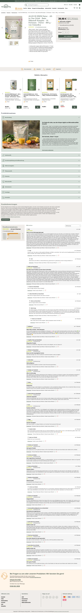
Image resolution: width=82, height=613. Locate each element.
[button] (2, 93)
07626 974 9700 (38, 1)
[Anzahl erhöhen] (67, 32)
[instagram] (47, 597)
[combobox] (38, 5)
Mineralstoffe (8, 181)
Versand (3, 602)
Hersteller (7, 197)
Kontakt (75, 4)
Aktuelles (71, 4)
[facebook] (43, 597)
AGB (23, 597)
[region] (13, 30)
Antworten (29, 247)
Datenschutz (25, 598)
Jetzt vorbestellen (68, 36)
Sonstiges (7, 192)
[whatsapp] (57, 597)
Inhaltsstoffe (8, 155)
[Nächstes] (25, 27)
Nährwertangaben (9, 165)
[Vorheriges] (2, 27)
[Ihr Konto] (77, 8)
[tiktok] (53, 597)
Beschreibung (8, 117)
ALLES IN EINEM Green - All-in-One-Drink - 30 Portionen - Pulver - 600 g (32, 95)
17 (22, 233)
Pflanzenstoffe (8, 171)
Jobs (2, 604)
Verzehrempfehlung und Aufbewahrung (14, 160)
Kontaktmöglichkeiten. (35, 577)
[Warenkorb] (79, 8)
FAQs (2, 598)
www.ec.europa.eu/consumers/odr (62, 611)
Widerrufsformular (26, 602)
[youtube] (50, 597)
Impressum (24, 600)
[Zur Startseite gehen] (6, 6)
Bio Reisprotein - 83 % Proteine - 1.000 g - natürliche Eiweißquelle (50, 94)
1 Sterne (4, 238)
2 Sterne (4, 237)
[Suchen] (26, 5)
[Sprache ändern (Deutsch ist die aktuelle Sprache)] (79, 5)
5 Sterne (4, 233)
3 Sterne (4, 236)
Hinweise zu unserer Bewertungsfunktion (10, 216)
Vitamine (7, 176)
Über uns (66, 4)
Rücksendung (4, 600)
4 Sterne (4, 234)
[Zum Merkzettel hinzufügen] (20, 89)
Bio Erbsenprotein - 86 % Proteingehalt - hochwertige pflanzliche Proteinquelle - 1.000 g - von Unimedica (69, 95)
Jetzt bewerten (5, 219)
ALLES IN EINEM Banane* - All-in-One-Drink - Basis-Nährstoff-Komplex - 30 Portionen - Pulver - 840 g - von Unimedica (13, 95)
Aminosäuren (8, 187)
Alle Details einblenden (47, 150)
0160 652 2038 (52, 1)
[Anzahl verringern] (64, 32)
